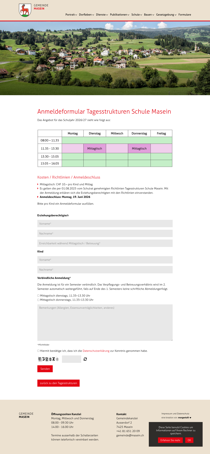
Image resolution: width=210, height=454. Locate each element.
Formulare (184, 14)
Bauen (148, 14)
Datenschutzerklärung (96, 351)
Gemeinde (26, 415)
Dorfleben (85, 14)
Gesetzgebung (165, 14)
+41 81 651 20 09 (128, 431)
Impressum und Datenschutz (175, 413)
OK (189, 440)
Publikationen (118, 14)
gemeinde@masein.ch (130, 435)
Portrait (70, 14)
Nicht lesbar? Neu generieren (85, 359)
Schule (135, 14)
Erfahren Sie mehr (170, 440)
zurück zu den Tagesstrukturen (58, 383)
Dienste (101, 14)
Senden (45, 369)
